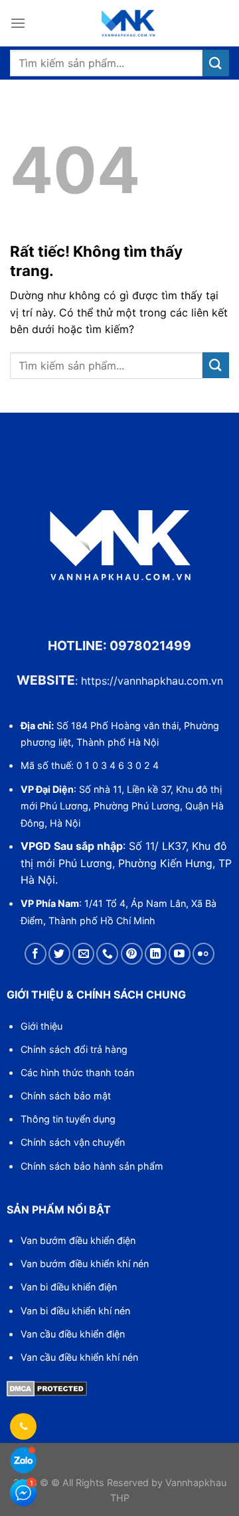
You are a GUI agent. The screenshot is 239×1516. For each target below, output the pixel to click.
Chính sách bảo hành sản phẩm (92, 1166)
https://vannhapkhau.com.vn (152, 680)
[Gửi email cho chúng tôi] (83, 954)
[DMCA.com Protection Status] (47, 1387)
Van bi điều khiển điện (69, 1286)
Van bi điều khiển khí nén (75, 1310)
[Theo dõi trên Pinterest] (132, 954)
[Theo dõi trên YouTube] (180, 954)
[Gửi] (215, 63)
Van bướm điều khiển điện (78, 1240)
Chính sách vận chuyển (73, 1142)
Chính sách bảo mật (66, 1095)
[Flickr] (203, 954)
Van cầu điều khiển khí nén (79, 1357)
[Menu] (18, 23)
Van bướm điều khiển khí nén (85, 1263)
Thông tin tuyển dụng (68, 1119)
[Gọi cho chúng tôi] (107, 954)
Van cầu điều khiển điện (73, 1334)
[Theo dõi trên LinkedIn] (156, 954)
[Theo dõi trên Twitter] (59, 954)
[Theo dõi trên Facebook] (35, 954)
